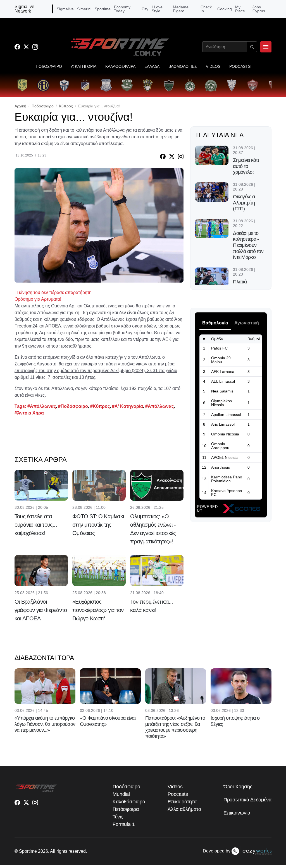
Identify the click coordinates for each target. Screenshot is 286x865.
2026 (43, 851)
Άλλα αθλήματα (184, 809)
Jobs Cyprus (258, 9)
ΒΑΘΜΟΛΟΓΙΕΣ (182, 66)
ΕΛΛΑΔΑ (151, 66)
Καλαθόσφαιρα (129, 801)
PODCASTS (240, 66)
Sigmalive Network (24, 8)
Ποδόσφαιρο (43, 106)
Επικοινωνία (236, 813)
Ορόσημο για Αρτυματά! (38, 299)
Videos (175, 786)
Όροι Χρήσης (237, 786)
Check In (206, 9)
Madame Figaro (181, 9)
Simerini (84, 9)
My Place (240, 9)
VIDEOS (213, 66)
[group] (22, 85)
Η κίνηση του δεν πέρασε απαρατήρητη (53, 292)
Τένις (118, 817)
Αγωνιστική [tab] (246, 323)
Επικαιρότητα (182, 801)
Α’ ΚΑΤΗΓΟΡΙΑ (83, 66)
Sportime (103, 9)
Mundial (121, 794)
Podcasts (178, 794)
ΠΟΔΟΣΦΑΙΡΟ (49, 66)
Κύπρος (66, 106)
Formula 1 (124, 824)
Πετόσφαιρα (126, 809)
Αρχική (20, 106)
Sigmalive (65, 9)
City (145, 9)
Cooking (224, 9)
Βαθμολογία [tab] (215, 323)
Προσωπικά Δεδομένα (247, 800)
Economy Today (122, 9)
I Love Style (157, 9)
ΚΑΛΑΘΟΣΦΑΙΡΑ (120, 66)
